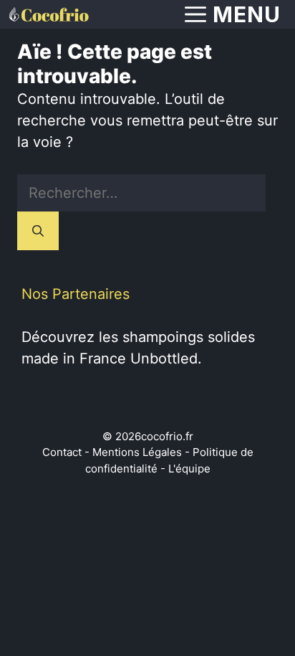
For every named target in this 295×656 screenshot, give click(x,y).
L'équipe (189, 468)
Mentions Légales (137, 452)
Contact (62, 452)
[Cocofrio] (48, 14)
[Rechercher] (38, 230)
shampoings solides (188, 337)
